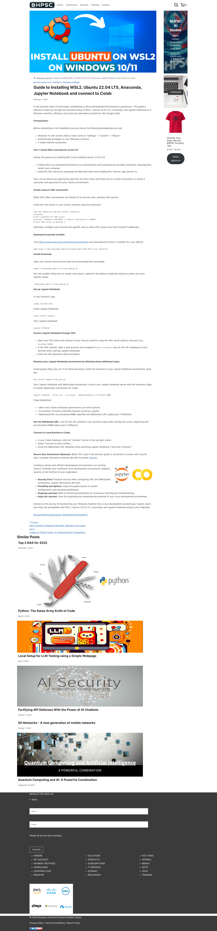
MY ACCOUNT (41, 859)
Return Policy (73, 923)
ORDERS (38, 855)
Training (95, 5)
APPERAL (147, 859)
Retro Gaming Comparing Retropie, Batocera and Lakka (57, 524)
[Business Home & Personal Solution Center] (42, 5)
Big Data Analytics (42, 82)
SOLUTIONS (94, 855)
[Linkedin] (37, 928)
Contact (106, 5)
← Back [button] (33, 799)
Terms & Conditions (55, 923)
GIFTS (145, 867)
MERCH (146, 863)
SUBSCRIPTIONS (96, 863)
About (60, 5)
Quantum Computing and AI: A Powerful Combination (57, 780)
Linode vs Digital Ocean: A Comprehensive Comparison (58, 531)
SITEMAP (92, 871)
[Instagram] (35, 928)
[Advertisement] (175, 207)
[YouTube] (39, 928)
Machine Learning (71, 82)
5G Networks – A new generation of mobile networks (56, 723)
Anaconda (39, 515)
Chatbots (57, 82)
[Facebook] (31, 928)
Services (84, 5)
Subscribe (36, 849)
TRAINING (147, 875)
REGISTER (39, 875)
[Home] (34, 78)
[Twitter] (33, 928)
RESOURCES (94, 875)
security (93, 457)
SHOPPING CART (42, 871)
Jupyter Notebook (62, 515)
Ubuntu (76, 515)
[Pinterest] (41, 928)
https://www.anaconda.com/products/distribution (63, 242)
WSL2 (84, 515)
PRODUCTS (94, 859)
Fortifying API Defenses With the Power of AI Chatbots (58, 710)
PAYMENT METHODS (44, 863)
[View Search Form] (176, 5)
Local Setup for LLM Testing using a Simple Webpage (57, 656)
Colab (48, 515)
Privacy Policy (36, 923)
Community (71, 5)
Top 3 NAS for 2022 (32, 543)
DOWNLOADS (41, 867)
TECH (145, 871)
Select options (175, 158)
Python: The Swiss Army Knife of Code (46, 611)
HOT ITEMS (147, 855)
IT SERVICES (94, 867)
